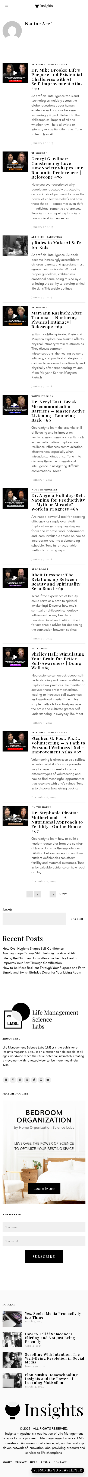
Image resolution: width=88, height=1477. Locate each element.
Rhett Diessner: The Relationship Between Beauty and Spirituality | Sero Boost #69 (57, 581)
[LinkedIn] (20, 1080)
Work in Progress (44, 489)
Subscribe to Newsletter (58, 1470)
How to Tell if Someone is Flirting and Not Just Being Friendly (50, 1337)
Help (33, 1462)
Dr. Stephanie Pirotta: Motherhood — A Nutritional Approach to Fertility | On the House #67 (57, 822)
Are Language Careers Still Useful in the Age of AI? (39, 953)
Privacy (21, 1462)
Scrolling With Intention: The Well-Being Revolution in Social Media (54, 1358)
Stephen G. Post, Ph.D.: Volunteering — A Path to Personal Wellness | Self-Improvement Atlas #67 (58, 744)
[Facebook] (6, 1080)
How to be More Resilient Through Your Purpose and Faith (44, 967)
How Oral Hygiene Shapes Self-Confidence (33, 948)
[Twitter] (41, 1080)
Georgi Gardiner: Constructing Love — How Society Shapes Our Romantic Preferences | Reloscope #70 (57, 168)
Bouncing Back (42, 396)
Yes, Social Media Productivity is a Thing (53, 1315)
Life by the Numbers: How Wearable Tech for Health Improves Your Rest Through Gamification (39, 961)
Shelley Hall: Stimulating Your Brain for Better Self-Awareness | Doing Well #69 (57, 660)
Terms (45, 1462)
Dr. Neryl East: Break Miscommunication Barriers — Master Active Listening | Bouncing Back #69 (58, 411)
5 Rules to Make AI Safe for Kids (56, 245)
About (7, 1462)
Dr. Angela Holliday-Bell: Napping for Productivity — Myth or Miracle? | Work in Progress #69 (58, 502)
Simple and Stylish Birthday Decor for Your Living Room (42, 972)
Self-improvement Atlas (49, 64)
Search (7, 909)
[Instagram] (13, 1080)
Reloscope (39, 152)
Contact (60, 1462)
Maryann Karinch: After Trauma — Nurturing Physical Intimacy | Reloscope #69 (56, 319)
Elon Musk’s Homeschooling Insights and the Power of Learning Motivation (51, 1378)
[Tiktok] (34, 1080)
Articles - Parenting (46, 236)
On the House (41, 807)
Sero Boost (40, 569)
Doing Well (39, 648)
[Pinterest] (27, 1080)
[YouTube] (48, 1080)
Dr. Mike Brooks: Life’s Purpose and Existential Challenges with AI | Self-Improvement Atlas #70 (57, 79)
